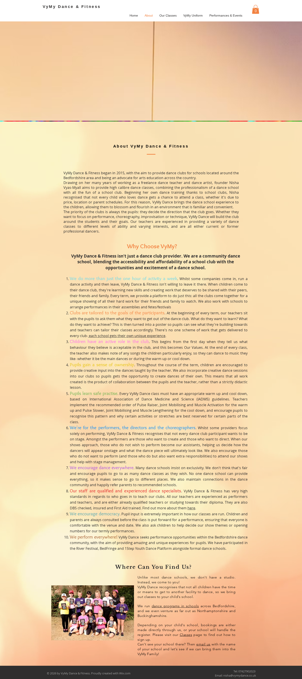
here (191, 508)
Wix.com (124, 673)
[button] (255, 9)
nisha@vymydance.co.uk (239, 675)
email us (203, 644)
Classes (186, 635)
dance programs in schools (175, 606)
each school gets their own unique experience (127, 335)
